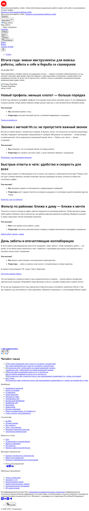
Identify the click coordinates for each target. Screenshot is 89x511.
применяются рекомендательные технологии (47, 492)
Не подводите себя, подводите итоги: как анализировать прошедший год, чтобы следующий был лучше (47, 380)
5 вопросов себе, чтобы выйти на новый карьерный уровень (29, 370)
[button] (3, 42)
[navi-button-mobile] (3, 50)
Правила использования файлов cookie (40, 14)
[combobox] (11, 504)
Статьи (8, 54)
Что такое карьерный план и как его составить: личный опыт (30, 366)
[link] (5, 37)
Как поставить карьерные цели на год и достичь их (26, 374)
